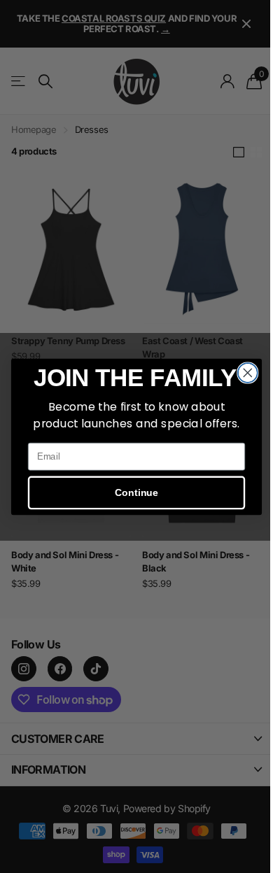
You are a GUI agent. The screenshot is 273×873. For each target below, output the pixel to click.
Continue (136, 492)
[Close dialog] (248, 373)
